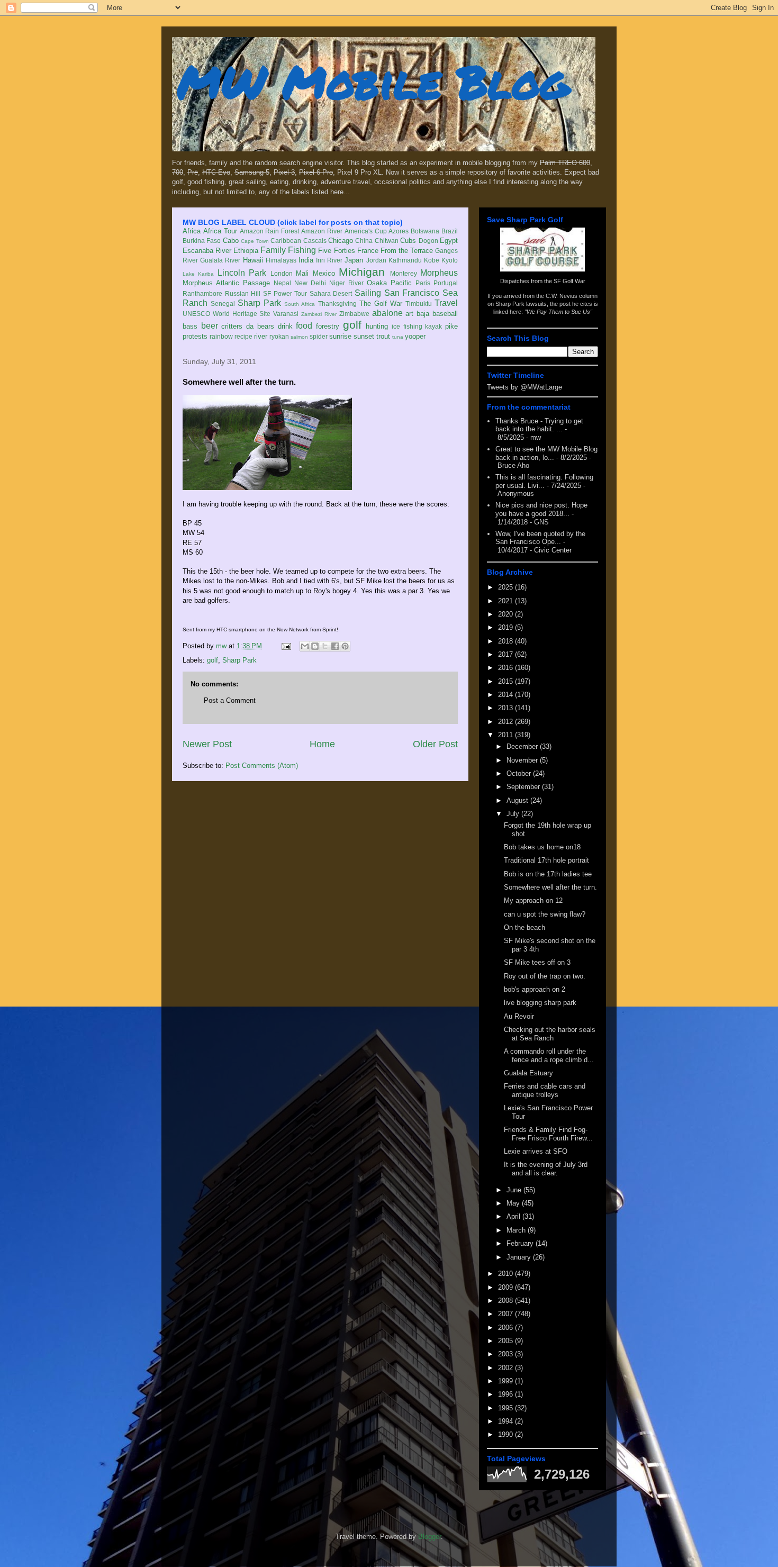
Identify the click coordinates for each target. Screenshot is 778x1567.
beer (209, 325)
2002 (506, 1368)
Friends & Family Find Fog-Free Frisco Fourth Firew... (548, 1134)
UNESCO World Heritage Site (226, 313)
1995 (506, 1408)
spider (319, 336)
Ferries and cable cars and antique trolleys (544, 1090)
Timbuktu (418, 303)
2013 (506, 708)
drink (285, 326)
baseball (445, 314)
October (519, 773)
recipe (243, 336)
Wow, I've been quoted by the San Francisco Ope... (540, 538)
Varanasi (285, 313)
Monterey (403, 273)
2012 (506, 722)
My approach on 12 (533, 900)
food (304, 325)
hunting (377, 326)
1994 (506, 1421)
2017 (506, 654)
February (521, 1243)
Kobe (431, 260)
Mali (302, 273)
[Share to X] (325, 646)
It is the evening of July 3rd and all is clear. (545, 1169)
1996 (506, 1394)
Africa (192, 231)
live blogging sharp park (540, 1003)
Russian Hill (243, 293)
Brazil (449, 231)
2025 (506, 587)
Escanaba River (207, 251)
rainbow (221, 336)
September (524, 787)
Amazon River (321, 231)
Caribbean (285, 240)
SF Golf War (569, 281)
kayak (433, 326)
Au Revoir (519, 1016)
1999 (506, 1381)
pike (451, 326)
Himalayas (281, 260)
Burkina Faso (202, 240)
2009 (506, 1287)
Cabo (231, 240)
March (517, 1230)
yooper (415, 336)
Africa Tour (220, 231)
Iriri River (329, 260)
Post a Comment (230, 700)
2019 (506, 627)
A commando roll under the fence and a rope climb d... (549, 1055)
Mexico (324, 273)
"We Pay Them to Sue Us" (558, 312)
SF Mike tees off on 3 (537, 962)
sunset (364, 336)
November (523, 760)
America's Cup (366, 231)
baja (423, 314)
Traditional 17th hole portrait (546, 860)
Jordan (376, 260)
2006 (506, 1328)
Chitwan (387, 240)
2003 (506, 1354)
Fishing (302, 250)
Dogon (428, 240)
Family (273, 250)
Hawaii (253, 260)
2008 (506, 1301)
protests (195, 336)
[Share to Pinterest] (345, 646)
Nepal (282, 282)
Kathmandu (405, 260)
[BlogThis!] (315, 646)
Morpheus (439, 272)
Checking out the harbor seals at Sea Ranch (549, 1034)
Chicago (340, 240)
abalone (387, 313)
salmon (299, 337)
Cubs (408, 240)
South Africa (299, 304)
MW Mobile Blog (373, 81)
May (514, 1203)
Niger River (346, 282)
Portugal (445, 282)
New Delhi (310, 282)
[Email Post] (285, 646)
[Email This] (305, 646)
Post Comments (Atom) (261, 765)
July (513, 814)
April (514, 1216)
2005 (506, 1341)
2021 (506, 601)
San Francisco (412, 292)
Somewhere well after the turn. (550, 887)
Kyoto (449, 260)
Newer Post (207, 744)
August (518, 800)
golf (352, 325)
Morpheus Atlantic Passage (226, 283)
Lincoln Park (242, 272)
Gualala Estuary (528, 1073)
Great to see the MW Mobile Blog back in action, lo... (546, 453)
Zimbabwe (354, 313)
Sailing (368, 292)
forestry (327, 326)
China (364, 240)
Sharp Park (259, 302)
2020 (506, 614)
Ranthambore (202, 293)
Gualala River (220, 260)
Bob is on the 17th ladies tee (548, 874)
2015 (506, 681)
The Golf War (380, 303)
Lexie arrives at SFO (535, 1151)
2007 (506, 1314)
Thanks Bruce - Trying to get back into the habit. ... (539, 425)
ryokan (279, 336)
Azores (398, 231)
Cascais (315, 240)
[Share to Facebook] (335, 646)
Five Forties (336, 251)
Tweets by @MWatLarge (524, 387)
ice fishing (407, 326)
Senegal (223, 303)
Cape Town (254, 241)
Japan (354, 260)
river (260, 336)
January (519, 1257)
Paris (422, 282)
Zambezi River (319, 314)
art (409, 314)
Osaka (377, 283)
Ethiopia (245, 251)
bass (190, 326)
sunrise (340, 336)
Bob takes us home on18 (542, 847)
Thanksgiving (337, 303)
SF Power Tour (285, 293)
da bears (260, 326)
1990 (506, 1434)
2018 (506, 641)
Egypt (449, 240)
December (523, 746)
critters (231, 326)
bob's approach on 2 (534, 989)
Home (322, 744)
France (367, 251)
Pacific (401, 283)
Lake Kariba (198, 274)
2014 (506, 695)
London (281, 273)
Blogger (429, 1537)
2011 (506, 735)
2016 (506, 668)
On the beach (524, 927)
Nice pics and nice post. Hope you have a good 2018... (541, 509)
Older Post (435, 744)
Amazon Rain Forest (270, 231)
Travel (446, 302)
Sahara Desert (331, 293)
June (514, 1190)
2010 (506, 1274)
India (305, 260)
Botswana (425, 231)
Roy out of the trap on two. (544, 976)
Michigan (362, 272)
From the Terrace (407, 251)
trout (383, 336)
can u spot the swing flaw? (544, 914)
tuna (397, 337)
